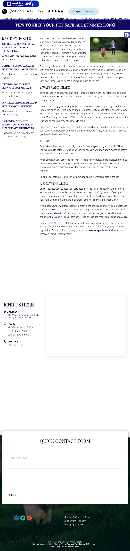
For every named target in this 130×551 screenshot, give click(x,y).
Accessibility (46, 544)
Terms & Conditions (76, 544)
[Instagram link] (29, 518)
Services (71, 18)
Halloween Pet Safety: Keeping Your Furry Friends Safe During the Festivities (18, 124)
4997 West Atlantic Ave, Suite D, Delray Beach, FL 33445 (23, 316)
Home (5, 18)
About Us (15, 18)
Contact (123, 18)
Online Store (108, 18)
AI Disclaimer (92, 544)
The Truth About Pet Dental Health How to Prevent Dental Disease (18, 47)
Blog (97, 18)
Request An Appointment (84, 11)
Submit (11, 495)
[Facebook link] (16, 518)
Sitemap (36, 544)
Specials (87, 18)
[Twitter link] (22, 518)
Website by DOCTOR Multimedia (65, 546)
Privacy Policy (59, 544)
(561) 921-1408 (21, 11)
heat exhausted (55, 213)
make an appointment (99, 230)
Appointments (56, 18)
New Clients (34, 18)
